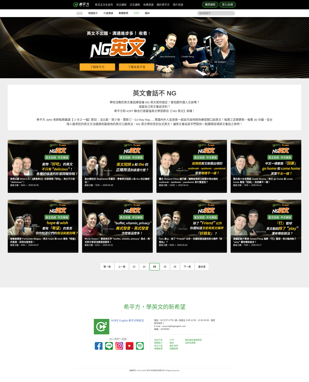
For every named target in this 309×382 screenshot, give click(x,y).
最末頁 (202, 266)
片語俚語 (108, 13)
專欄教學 (123, 13)
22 (134, 266)
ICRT (136, 13)
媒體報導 (174, 348)
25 (165, 266)
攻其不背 (158, 340)
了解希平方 (97, 67)
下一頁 (187, 266)
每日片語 (158, 345)
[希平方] (82, 4)
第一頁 (107, 266)
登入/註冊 (227, 4)
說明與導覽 (190, 343)
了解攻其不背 (136, 67)
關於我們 (174, 345)
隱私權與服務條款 (193, 340)
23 (144, 266)
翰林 (147, 13)
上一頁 (121, 266)
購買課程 (210, 4)
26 (175, 266)
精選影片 (93, 13)
